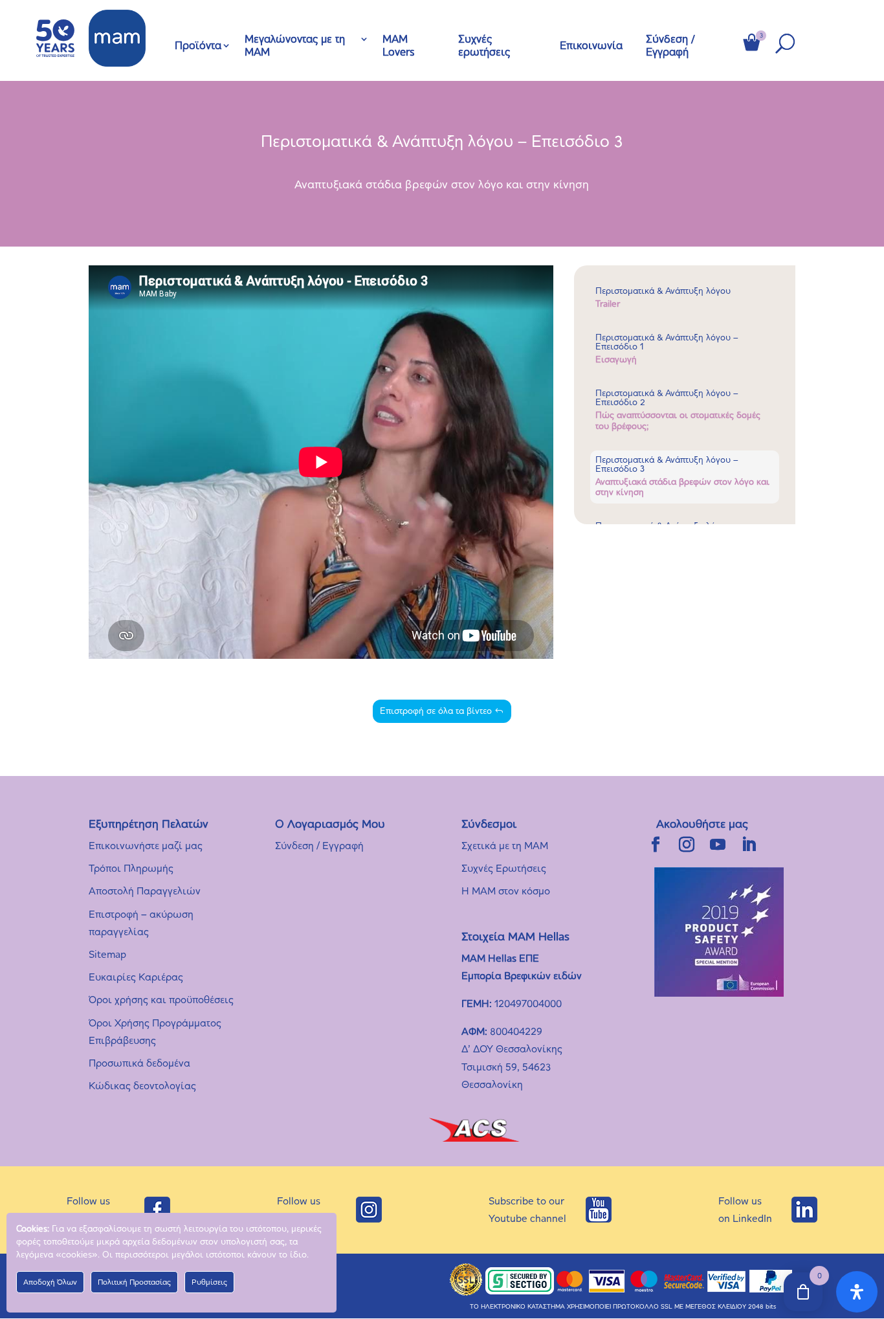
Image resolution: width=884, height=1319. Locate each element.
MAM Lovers (398, 45)
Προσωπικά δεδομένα (139, 1063)
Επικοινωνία (591, 45)
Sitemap (107, 954)
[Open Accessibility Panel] (857, 1292)
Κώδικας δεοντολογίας (142, 1085)
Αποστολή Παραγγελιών (145, 890)
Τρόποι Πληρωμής (131, 868)
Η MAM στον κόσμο (505, 890)
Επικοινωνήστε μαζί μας (146, 845)
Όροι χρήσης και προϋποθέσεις (161, 999)
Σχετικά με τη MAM (504, 845)
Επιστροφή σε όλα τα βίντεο (436, 711)
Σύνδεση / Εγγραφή (670, 45)
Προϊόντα (198, 45)
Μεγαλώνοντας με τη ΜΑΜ (295, 45)
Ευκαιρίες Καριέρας (136, 976)
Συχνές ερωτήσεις (484, 45)
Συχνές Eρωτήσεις (503, 868)
